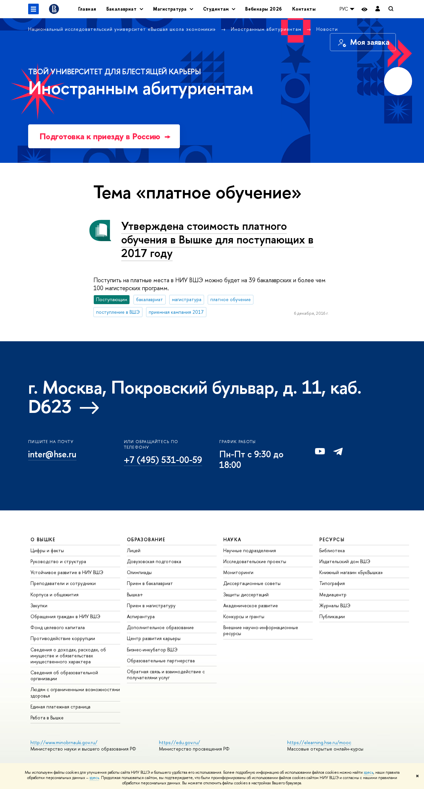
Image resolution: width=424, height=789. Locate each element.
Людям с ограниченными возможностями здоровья (75, 692)
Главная (87, 9)
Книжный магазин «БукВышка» (351, 572)
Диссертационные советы (252, 583)
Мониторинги (238, 572)
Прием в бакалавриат (150, 583)
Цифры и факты (47, 550)
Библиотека (332, 550)
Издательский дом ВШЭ (344, 561)
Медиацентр (332, 594)
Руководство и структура (58, 561)
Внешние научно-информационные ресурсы (260, 630)
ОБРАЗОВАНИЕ (146, 539)
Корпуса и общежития (54, 594)
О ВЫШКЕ (43, 539)
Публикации (332, 616)
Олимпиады (139, 572)
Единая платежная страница (60, 706)
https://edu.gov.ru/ (179, 742)
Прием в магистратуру (151, 605)
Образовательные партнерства (161, 660)
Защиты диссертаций (246, 594)
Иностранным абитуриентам (267, 29)
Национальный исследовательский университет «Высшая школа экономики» (123, 29)
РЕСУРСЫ (331, 539)
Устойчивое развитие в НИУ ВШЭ (66, 572)
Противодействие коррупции (62, 638)
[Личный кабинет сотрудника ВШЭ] (378, 9)
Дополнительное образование (160, 627)
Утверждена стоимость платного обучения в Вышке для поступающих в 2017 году (217, 239)
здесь (368, 772)
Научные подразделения (249, 550)
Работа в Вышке (47, 717)
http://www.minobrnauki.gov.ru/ (63, 742)
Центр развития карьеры (154, 638)
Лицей (133, 550)
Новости (327, 29)
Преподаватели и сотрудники (63, 583)
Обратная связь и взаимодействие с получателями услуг (166, 674)
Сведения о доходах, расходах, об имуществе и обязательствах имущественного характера (68, 655)
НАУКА (232, 539)
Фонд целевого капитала (57, 627)
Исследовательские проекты (254, 561)
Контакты (304, 9)
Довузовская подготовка (154, 561)
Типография (332, 583)
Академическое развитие (250, 605)
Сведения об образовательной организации (64, 675)
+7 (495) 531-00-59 (163, 460)
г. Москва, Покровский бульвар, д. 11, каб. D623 (195, 397)
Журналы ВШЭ (334, 605)
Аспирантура (141, 616)
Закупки (38, 605)
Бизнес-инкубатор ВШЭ (152, 649)
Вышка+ (135, 594)
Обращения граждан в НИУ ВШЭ (65, 616)
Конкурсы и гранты (243, 616)
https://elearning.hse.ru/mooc (319, 742)
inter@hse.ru (52, 454)
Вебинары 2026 (263, 9)
